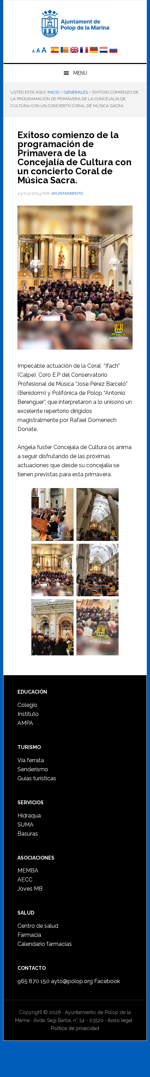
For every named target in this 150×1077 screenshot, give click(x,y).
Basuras (27, 833)
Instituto (28, 714)
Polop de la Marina (75, 23)
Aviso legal (119, 1020)
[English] (74, 50)
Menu (80, 73)
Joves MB (30, 888)
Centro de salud (37, 926)
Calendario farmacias (44, 944)
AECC (24, 879)
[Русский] (113, 50)
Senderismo (32, 769)
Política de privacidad (75, 1028)
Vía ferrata (30, 760)
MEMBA (27, 870)
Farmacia (29, 935)
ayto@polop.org (72, 981)
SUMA (25, 824)
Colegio (27, 705)
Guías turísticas (36, 778)
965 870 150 (33, 981)
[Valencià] (64, 50)
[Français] (84, 50)
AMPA (25, 723)
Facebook (107, 981)
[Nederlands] (104, 50)
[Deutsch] (94, 50)
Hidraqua (29, 815)
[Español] (55, 50)
